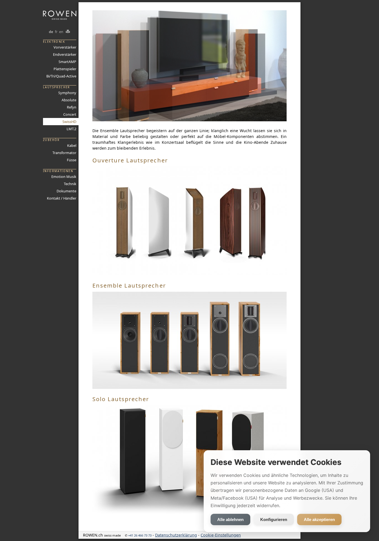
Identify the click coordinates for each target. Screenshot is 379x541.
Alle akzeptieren (319, 519)
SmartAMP (67, 61)
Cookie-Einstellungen (221, 535)
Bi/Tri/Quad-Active (61, 76)
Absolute (69, 99)
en (61, 31)
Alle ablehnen (230, 519)
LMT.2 (71, 128)
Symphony (67, 92)
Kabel (71, 145)
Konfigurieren (273, 519)
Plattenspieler (65, 68)
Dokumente (66, 190)
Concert (69, 114)
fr (56, 31)
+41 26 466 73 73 (139, 535)
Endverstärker (64, 54)
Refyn (71, 107)
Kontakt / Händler (61, 198)
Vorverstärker (65, 47)
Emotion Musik (63, 176)
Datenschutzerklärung (176, 535)
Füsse (71, 159)
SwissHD (69, 121)
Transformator (64, 152)
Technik (70, 183)
